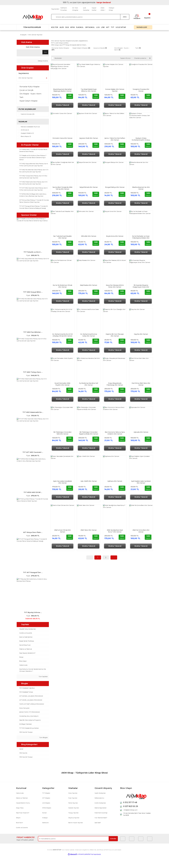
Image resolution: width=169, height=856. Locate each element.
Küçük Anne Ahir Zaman (114, 236)
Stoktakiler (58, 58)
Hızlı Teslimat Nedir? (101, 818)
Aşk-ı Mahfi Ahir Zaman (89, 481)
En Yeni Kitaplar (75, 9)
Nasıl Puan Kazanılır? (22, 813)
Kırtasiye (44, 818)
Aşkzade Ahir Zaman (141, 432)
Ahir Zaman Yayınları (35, 35)
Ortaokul (90, 27)
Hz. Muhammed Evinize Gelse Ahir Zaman (88, 335)
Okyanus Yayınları (73, 818)
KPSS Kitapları (46, 808)
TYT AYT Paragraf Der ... (32, 572)
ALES (62, 27)
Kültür (54, 27)
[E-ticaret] (84, 854)
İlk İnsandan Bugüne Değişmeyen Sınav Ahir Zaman (141, 286)
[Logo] (33, 17)
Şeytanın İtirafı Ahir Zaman (88, 138)
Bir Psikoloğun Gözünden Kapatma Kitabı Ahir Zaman (88, 433)
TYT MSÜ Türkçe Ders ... (32, 372)
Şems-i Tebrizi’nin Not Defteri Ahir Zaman (115, 139)
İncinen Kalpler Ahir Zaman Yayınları (114, 90)
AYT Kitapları (46, 798)
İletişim (18, 818)
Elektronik (45, 822)
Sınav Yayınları (72, 793)
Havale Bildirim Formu (23, 803)
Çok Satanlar (86, 9)
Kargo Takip (19, 808)
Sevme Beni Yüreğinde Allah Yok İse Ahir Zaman (62, 188)
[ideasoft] (72, 854)
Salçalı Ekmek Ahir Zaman (89, 187)
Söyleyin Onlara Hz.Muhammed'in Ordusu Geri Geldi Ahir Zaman (141, 139)
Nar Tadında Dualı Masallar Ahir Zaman (62, 237)
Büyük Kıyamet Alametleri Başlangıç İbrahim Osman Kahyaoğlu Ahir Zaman (62, 90)
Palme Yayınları (73, 803)
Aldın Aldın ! (103, 9)
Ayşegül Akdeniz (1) (27, 133)
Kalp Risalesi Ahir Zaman (88, 285)
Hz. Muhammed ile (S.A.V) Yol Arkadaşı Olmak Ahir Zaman (62, 335)
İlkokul (80, 27)
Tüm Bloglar (43, 737)
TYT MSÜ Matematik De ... (33, 412)
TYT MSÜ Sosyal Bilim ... (32, 292)
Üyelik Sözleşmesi (100, 793)
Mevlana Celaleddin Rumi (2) (30, 127)
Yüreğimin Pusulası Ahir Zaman (141, 90)
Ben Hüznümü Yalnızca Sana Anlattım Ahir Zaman (115, 433)
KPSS (72, 27)
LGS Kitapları (46, 803)
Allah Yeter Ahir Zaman (89, 530)
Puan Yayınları (72, 798)
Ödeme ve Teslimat (22, 798)
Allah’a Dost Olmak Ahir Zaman (62, 531)
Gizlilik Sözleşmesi (100, 803)
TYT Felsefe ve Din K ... (33, 252)
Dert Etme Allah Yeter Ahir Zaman (141, 384)
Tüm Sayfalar (43, 676)
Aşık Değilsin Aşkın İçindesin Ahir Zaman (141, 482)
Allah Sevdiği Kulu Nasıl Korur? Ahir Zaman (115, 531)
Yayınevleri (55, 9)
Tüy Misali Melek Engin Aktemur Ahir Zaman (89, 90)
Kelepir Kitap (111, 9)
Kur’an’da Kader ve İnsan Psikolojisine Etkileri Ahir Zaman (141, 237)
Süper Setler (94, 9)
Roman (44, 813)
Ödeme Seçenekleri (100, 808)
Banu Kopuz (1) (26, 136)
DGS (67, 27)
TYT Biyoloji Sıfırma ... (33, 612)
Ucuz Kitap (121, 27)
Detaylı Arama (43, 61)
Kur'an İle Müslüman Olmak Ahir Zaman (62, 286)
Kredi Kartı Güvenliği (101, 813)
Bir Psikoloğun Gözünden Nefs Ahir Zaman (63, 433)
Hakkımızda (20, 793)
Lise (103, 27)
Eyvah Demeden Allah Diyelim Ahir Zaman (62, 384)
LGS (98, 27)
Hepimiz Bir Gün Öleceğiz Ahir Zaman (115, 335)
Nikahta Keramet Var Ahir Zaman (141, 188)
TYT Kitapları (46, 793)
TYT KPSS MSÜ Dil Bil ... (33, 492)
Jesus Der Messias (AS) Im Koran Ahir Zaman (115, 286)
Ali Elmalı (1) (25, 130)
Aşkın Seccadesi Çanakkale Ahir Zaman (62, 482)
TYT (112, 27)
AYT (107, 27)
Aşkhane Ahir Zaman (114, 481)
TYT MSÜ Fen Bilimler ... (32, 332)
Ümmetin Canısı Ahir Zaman (62, 138)
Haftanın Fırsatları (63, 9)
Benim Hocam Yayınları (75, 822)
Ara (45, 52)
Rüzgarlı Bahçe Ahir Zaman (115, 187)
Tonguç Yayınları (73, 813)
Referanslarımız (99, 798)
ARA (125, 17)
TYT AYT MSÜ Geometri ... (33, 452)
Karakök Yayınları (73, 808)
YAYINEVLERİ (141, 27)
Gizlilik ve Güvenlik (22, 827)
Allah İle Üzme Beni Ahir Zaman (141, 531)
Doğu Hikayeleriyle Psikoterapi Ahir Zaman (115, 384)
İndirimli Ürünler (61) (27, 114)
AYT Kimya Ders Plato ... (32, 532)
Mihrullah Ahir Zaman (88, 236)
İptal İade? (98, 822)
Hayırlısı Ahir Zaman (141, 334)
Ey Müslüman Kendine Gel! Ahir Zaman (88, 384)
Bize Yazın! (19, 822)
